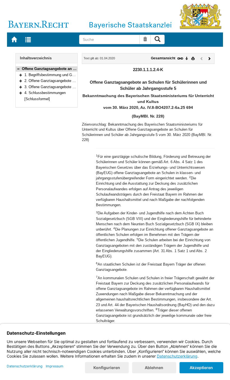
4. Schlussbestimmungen (45, 93)
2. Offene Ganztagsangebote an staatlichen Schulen (66, 81)
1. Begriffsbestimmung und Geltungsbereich (60, 75)
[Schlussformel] (37, 99)
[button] (18, 69)
